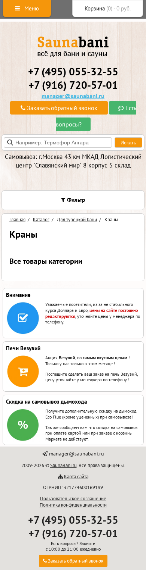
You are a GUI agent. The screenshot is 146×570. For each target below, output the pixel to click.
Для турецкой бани (77, 219)
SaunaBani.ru (63, 465)
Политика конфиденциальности (73, 505)
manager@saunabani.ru (73, 96)
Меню (31, 8)
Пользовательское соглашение (73, 498)
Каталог (41, 219)
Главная (17, 219)
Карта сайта (76, 476)
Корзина (95, 8)
